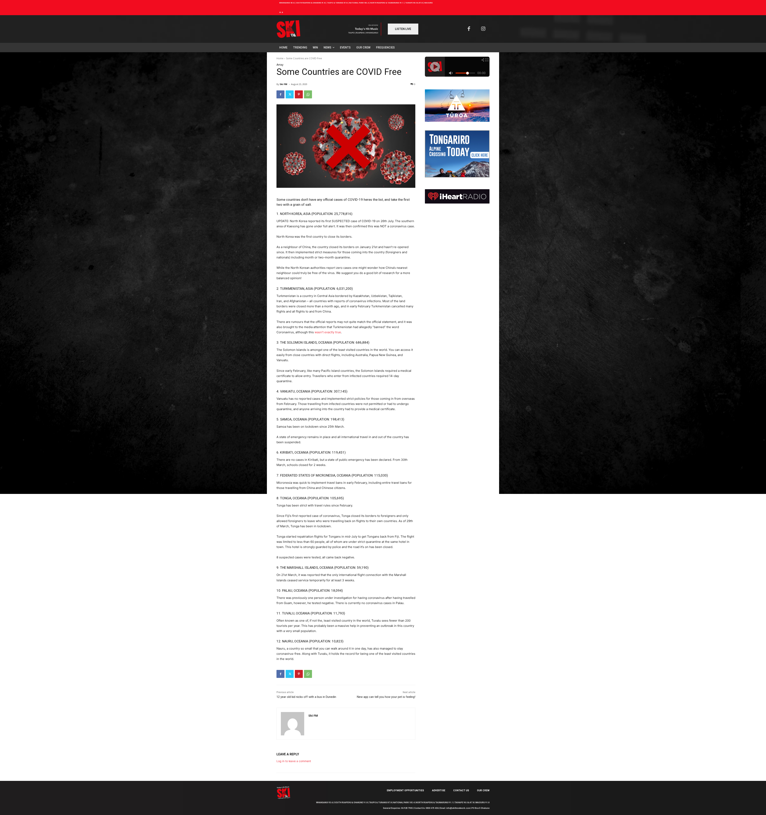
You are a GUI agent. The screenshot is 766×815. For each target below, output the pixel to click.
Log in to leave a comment (293, 761)
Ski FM (283, 84)
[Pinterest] (299, 94)
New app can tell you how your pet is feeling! (386, 697)
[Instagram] (483, 29)
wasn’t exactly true (328, 332)
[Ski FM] (292, 723)
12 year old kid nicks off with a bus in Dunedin (306, 697)
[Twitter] (290, 94)
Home (279, 58)
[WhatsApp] (308, 94)
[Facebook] (469, 29)
